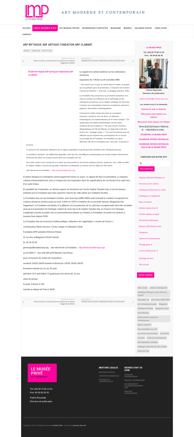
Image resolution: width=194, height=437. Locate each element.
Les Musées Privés (69, 28)
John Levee (161, 28)
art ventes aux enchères (148, 333)
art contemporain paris (147, 304)
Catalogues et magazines (149, 196)
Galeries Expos (143, 28)
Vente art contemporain (130, 376)
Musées (128, 28)
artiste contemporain (158, 288)
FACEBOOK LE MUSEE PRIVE (154, 134)
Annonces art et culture (148, 184)
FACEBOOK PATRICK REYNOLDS (154, 139)
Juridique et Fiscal (145, 308)
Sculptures (143, 232)
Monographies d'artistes (148, 342)
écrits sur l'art (143, 351)
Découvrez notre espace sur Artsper (154, 122)
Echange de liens (146, 258)
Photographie (144, 245)
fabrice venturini (144, 325)
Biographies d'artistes (95, 28)
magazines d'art (162, 308)
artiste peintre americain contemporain (148, 318)
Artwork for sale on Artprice (153, 109)
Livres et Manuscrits (147, 251)
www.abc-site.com (79, 425)
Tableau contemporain (134, 380)
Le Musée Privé (57, 425)
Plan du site (144, 264)
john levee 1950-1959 (160, 300)
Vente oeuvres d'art (45, 28)
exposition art (143, 300)
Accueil (27, 28)
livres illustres (143, 313)
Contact (27, 34)
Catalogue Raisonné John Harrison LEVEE (152, 293)
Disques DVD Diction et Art (150, 226)
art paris (141, 338)
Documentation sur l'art (147, 329)
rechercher (146, 169)
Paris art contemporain (130, 392)
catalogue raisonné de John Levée (152, 346)
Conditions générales (109, 376)
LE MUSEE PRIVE (153, 47)
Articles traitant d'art (147, 208)
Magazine (116, 28)
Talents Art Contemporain (149, 238)
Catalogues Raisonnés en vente (152, 190)
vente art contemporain (156, 338)
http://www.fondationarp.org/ (63, 170)
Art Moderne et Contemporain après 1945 (133, 386)
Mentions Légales (107, 372)
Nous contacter (145, 202)
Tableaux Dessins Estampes (150, 178)
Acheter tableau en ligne (149, 214)
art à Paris (164, 333)
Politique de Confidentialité (106, 380)
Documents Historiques (148, 220)
